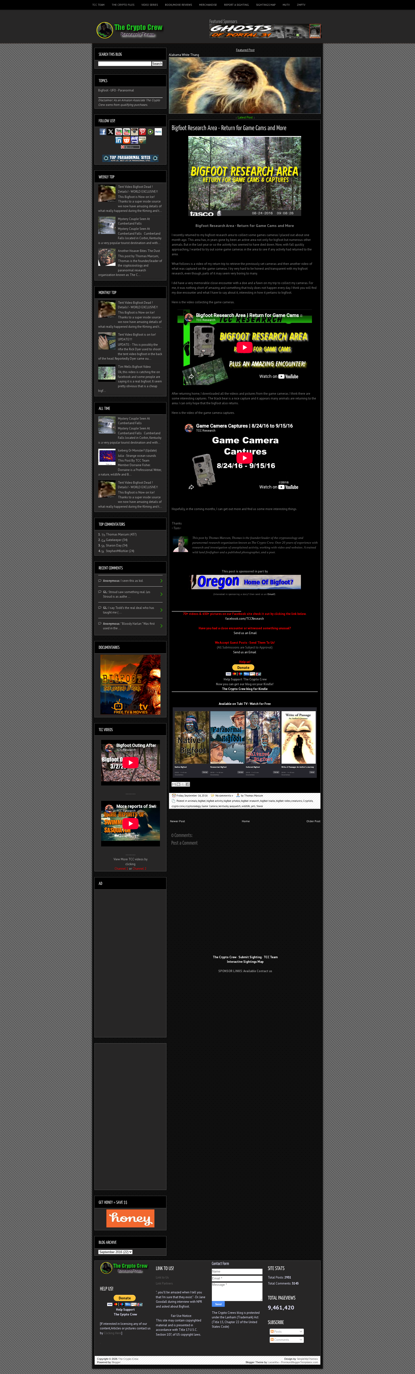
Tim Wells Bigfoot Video (134, 367)
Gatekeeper (114, 540)
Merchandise (208, 4)
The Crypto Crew (128, 1358)
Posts (278, 1332)
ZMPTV (301, 4)
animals (192, 801)
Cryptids (308, 801)
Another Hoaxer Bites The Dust (139, 251)
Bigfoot (103, 90)
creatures (296, 801)
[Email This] (173, 784)
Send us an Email (245, 633)
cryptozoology (193, 806)
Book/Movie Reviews (178, 4)
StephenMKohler (117, 551)
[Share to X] (183, 784)
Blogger (116, 1362)
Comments (281, 1340)
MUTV (286, 4)
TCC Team (98, 4)
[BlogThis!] (178, 784)
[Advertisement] (245, 985)
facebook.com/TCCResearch (245, 619)
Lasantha (273, 1362)
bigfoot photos (232, 801)
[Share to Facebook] (187, 784)
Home (246, 821)
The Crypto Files (123, 4)
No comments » (224, 795)
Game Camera (209, 806)
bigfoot (202, 801)
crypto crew (178, 806)
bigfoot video (283, 801)
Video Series (149, 4)
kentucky (223, 806)
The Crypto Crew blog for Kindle (245, 689)
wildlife (246, 806)
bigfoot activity (215, 801)
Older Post (313, 821)
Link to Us (162, 1277)
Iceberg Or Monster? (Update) (137, 450)
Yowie (259, 806)
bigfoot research (250, 801)
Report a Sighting (236, 4)
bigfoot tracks (267, 801)
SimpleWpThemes (307, 1358)
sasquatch (235, 806)
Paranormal (126, 90)
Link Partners (164, 1283)
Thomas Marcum (117, 534)
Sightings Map (265, 4)
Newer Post (177, 821)
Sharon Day (114, 545)
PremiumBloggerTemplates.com (299, 1362)
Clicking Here (112, 1333)
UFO (113, 90)
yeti (253, 806)
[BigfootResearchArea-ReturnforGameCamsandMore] (229, 127)
